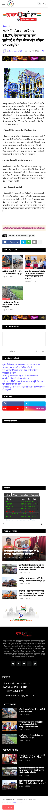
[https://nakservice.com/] (13, 413)
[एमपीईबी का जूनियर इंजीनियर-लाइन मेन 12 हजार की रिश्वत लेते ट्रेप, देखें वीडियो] (9, 759)
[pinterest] (35, 663)
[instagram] (29, 663)
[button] (3, 4)
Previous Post (9, 351)
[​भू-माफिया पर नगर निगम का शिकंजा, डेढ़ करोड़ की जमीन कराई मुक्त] (9, 739)
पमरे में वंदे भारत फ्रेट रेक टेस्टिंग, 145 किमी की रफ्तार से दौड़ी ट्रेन (12, 272)
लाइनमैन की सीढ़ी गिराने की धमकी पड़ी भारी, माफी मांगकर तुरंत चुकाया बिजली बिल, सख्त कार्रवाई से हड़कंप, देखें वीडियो (31, 567)
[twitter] (35, 403)
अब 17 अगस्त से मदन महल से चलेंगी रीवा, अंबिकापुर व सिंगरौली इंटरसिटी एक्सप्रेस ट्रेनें (32, 579)
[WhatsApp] (28, 242)
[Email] (34, 242)
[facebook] (13, 403)
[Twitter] (23, 242)
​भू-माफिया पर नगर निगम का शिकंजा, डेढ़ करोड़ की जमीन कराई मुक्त (10, 304)
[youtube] (24, 663)
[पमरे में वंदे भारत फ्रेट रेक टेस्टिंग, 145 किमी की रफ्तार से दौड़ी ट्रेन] (9, 713)
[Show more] (40, 242)
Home (4, 26)
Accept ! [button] (8, 807)
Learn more (17, 802)
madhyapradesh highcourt (25, 236)
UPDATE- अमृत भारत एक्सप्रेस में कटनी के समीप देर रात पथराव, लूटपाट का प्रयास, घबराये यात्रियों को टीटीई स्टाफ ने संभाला (31, 593)
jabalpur (12, 26)
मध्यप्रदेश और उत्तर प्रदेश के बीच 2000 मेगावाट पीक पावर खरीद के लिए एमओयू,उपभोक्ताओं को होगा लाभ (35, 274)
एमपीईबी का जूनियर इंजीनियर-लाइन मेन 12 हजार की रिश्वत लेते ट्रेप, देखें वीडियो (32, 756)
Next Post (40, 351)
